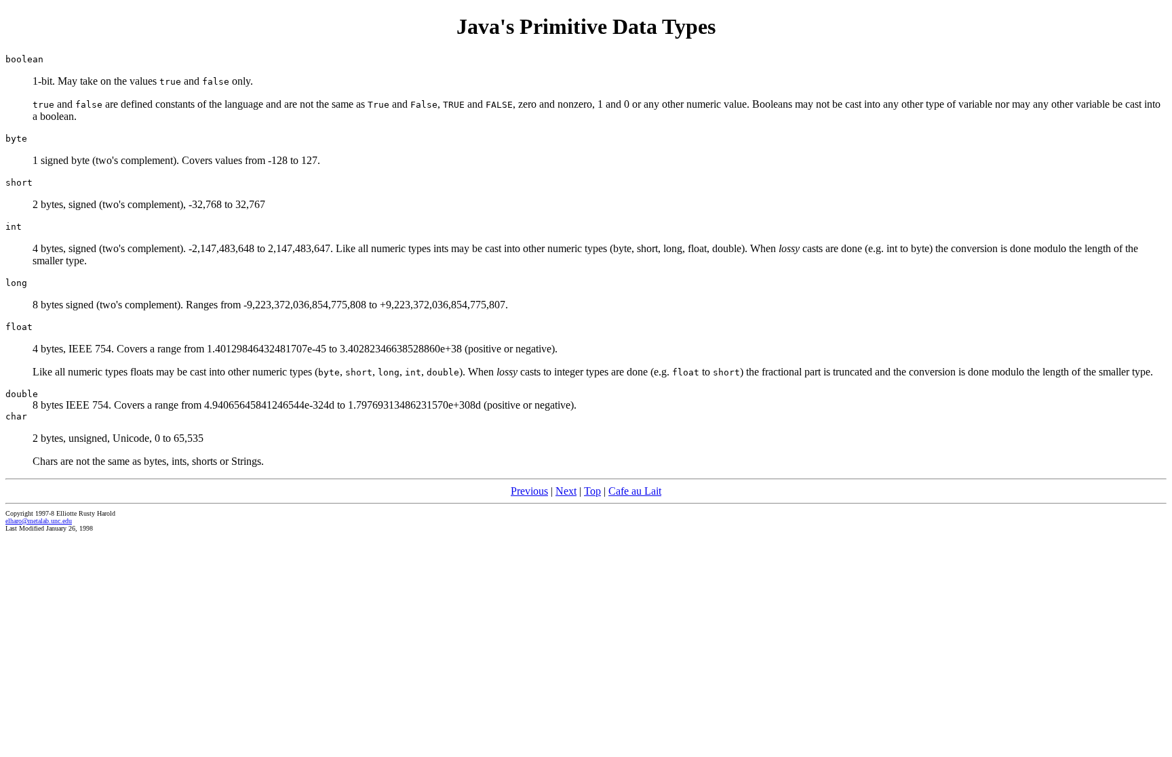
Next (566, 491)
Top (592, 491)
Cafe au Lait (634, 491)
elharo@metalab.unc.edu (38, 521)
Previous (529, 491)
